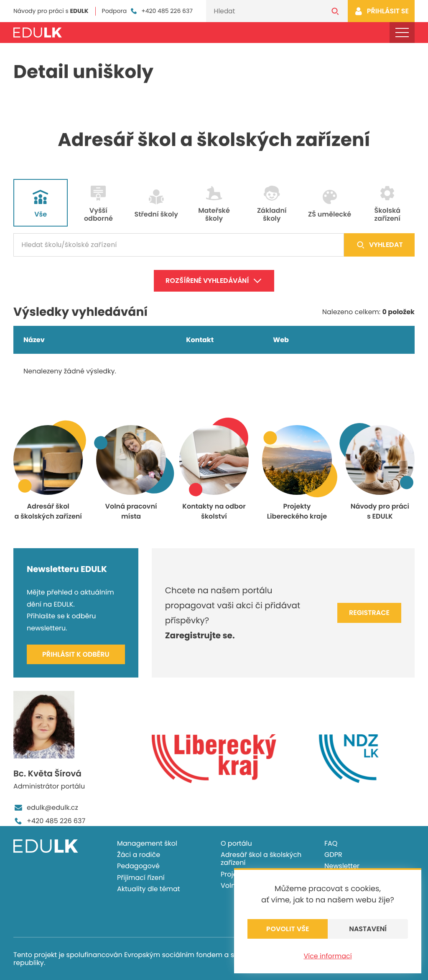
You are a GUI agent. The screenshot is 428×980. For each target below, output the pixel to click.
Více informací (327, 956)
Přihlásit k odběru (76, 654)
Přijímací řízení (141, 877)
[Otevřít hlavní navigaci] (402, 32)
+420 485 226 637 (167, 11)
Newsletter (341, 866)
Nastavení (368, 929)
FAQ (330, 843)
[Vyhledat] (335, 11)
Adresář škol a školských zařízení (261, 858)
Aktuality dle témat (148, 889)
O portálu (236, 843)
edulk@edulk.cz (52, 807)
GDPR (333, 854)
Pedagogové (138, 866)
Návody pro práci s (51, 11)
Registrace (369, 612)
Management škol (147, 843)
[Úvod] (37, 33)
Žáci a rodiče (138, 854)
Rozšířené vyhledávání (207, 280)
